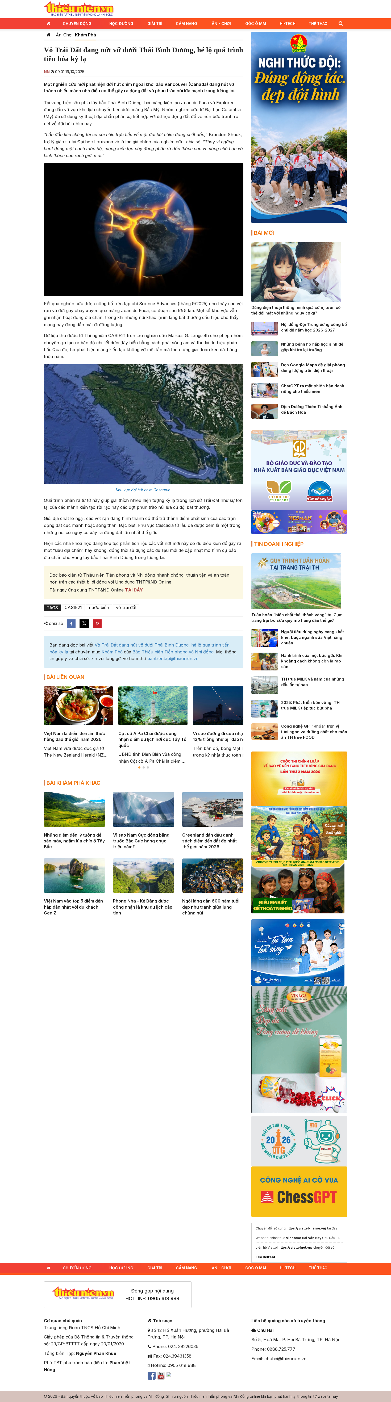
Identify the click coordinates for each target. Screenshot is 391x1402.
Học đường (121, 23)
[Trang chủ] (48, 35)
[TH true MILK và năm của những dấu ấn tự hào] (264, 684)
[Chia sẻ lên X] (84, 623)
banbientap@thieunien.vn (172, 658)
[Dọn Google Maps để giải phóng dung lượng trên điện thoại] (264, 369)
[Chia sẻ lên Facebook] (71, 623)
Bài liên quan (65, 677)
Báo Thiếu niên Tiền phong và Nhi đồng (173, 651)
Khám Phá (85, 34)
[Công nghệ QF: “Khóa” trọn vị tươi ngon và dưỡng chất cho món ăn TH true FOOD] (264, 731)
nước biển (99, 607)
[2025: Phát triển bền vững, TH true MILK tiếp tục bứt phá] (264, 708)
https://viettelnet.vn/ (295, 1247)
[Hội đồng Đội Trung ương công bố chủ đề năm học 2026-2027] (264, 328)
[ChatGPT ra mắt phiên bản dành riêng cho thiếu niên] (264, 390)
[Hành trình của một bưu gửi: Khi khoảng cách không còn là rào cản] (264, 661)
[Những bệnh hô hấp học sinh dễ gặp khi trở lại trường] (264, 348)
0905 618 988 (163, 1298)
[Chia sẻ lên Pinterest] (97, 623)
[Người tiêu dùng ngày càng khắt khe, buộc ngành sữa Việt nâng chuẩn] (264, 637)
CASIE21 (73, 607)
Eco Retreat (265, 1257)
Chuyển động (77, 23)
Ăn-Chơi (64, 34)
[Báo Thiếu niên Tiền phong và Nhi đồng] (79, 8)
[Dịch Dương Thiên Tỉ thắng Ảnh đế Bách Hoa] (264, 410)
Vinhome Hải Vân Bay (303, 1238)
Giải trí (154, 23)
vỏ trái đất (126, 607)
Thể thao (318, 23)
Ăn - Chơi (221, 23)
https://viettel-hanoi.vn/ (306, 1228)
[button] (340, 23)
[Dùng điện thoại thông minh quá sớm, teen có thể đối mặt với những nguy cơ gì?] (296, 271)
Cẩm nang (186, 23)
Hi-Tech (288, 23)
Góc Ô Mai (255, 23)
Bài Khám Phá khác (74, 783)
